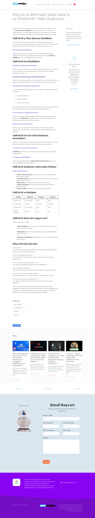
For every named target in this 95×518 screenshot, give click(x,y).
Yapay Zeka (24, 22)
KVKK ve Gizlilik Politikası (64, 504)
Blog (63, 4)
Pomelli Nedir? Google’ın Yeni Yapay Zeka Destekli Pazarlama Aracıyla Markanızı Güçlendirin (56, 359)
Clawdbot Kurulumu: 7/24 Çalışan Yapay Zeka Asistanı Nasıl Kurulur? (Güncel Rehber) (38, 358)
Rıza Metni (80, 504)
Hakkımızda (47, 4)
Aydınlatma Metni (73, 504)
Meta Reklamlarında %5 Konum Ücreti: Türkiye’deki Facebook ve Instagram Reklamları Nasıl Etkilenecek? (20, 360)
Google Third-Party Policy (77, 510)
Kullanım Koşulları (69, 506)
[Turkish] (74, 4)
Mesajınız (46, 438)
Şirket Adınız (67, 430)
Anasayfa (39, 4)
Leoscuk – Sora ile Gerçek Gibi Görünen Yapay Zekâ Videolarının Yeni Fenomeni (74, 358)
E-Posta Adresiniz (69, 423)
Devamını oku (17, 379)
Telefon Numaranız (49, 430)
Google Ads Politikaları (68, 508)
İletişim (69, 4)
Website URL (47, 415)
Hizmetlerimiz (56, 4)
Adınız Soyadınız (48, 423)
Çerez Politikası (62, 506)
